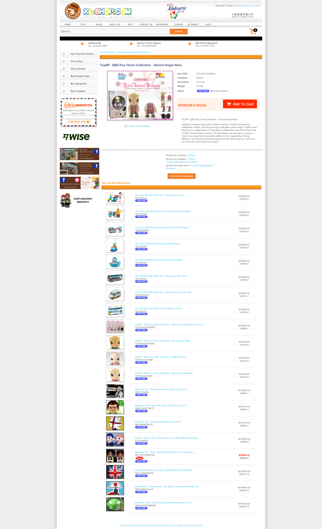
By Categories (79, 83)
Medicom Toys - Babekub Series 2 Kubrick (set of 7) (161, 405)
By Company (78, 91)
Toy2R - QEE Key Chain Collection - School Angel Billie (163, 341)
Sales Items (145, 525)
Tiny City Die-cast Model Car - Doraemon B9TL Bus (161, 276)
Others (192, 155)
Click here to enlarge (139, 126)
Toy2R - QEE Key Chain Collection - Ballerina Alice (160, 357)
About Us (170, 525)
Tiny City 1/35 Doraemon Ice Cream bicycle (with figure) (163, 211)
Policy (186, 525)
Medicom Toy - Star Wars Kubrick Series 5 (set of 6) (161, 389)
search (179, 31)
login (236, 5)
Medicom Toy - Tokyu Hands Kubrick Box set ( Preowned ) (164, 452)
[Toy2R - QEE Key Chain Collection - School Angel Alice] (140, 95)
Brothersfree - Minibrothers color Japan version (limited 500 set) (167, 486)
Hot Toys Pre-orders (82, 54)
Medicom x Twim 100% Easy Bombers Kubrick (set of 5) (163, 502)
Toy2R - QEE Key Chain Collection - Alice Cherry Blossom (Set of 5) (169, 324)
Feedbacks (158, 525)
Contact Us (197, 525)
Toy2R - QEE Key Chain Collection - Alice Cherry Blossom (164, 373)
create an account (251, 5)
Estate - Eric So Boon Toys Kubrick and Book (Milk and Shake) (166, 438)
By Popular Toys (80, 76)
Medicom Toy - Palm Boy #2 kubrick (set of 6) (157, 421)
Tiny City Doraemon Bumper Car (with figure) (157, 243)
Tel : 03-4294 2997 (98, 46)
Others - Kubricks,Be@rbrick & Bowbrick (128, 52)
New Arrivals (78, 68)
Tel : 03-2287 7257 (205, 46)
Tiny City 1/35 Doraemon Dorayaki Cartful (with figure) (162, 227)
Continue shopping (181, 176)
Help (179, 525)
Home (103, 52)
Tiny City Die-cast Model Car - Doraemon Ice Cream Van (163, 292)
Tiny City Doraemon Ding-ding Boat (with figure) (159, 260)
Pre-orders (77, 61)
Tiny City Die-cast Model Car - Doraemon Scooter (159, 195)
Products (132, 525)
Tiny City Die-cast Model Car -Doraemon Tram (158, 308)
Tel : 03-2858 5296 (146, 46)
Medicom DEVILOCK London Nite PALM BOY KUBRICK (163, 470)
